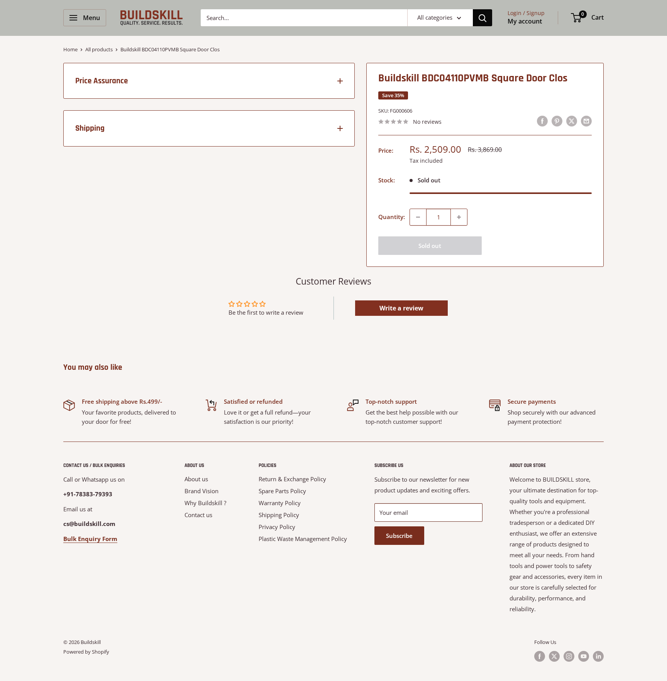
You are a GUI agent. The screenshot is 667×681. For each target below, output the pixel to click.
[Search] (482, 17)
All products (99, 49)
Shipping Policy (279, 515)
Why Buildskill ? (205, 503)
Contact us (198, 515)
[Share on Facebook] (542, 120)
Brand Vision (201, 491)
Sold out (429, 245)
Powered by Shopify (86, 651)
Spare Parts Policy (282, 491)
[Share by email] (586, 120)
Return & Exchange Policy (292, 479)
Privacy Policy (277, 527)
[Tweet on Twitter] (571, 120)
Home (70, 49)
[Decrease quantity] (418, 217)
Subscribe (399, 535)
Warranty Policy (280, 503)
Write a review (401, 308)
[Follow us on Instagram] (569, 656)
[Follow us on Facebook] (539, 656)
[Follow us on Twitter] (554, 656)
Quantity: (391, 217)
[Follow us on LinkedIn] (598, 656)
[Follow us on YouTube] (583, 656)
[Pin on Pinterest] (557, 120)
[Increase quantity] (459, 217)
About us (196, 479)
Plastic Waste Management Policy (303, 539)
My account (525, 21)
